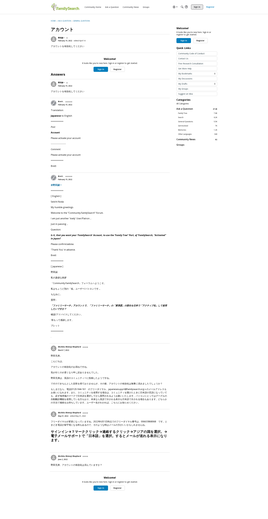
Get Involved (197, 126)
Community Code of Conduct (191, 53)
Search (197, 117)
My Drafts (196, 83)
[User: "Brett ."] (53, 103)
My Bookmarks (196, 73)
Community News (196, 139)
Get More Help (185, 68)
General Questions (197, 121)
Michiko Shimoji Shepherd (69, 347)
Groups (180, 144)
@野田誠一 (56, 184)
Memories (197, 130)
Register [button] (117, 69)
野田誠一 (61, 38)
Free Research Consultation (190, 63)
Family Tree (197, 113)
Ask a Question (196, 108)
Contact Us (183, 58)
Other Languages (197, 134)
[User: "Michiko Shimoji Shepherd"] (53, 348)
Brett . (61, 101)
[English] (65, 7)
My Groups (183, 88)
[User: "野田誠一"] (53, 39)
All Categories (182, 103)
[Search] (182, 6)
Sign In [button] (101, 69)
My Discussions (185, 78)
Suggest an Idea (185, 93)
